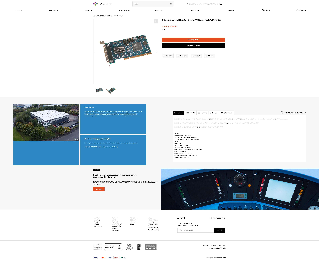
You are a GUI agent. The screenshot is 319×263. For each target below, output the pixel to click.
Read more (99, 189)
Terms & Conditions (153, 220)
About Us (194, 10)
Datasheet (210, 55)
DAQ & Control (159, 10)
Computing (52, 10)
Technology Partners (117, 224)
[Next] (156, 51)
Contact (231, 10)
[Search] (171, 4)
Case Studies (115, 230)
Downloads (197, 55)
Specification (183, 55)
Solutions (16, 10)
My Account (133, 220)
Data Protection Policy (153, 227)
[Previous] (94, 51)
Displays (87, 10)
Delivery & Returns (228, 113)
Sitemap (132, 224)
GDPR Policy (151, 222)
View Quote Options (193, 39)
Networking (123, 10)
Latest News (115, 228)
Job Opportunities (116, 226)
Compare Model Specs (193, 45)
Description (169, 55)
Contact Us (132, 222)
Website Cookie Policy (153, 229)
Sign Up (219, 230)
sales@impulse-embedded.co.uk (109, 147)
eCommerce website (215, 248)
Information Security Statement (153, 224)
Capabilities (115, 222)
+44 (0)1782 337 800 (92, 147)
